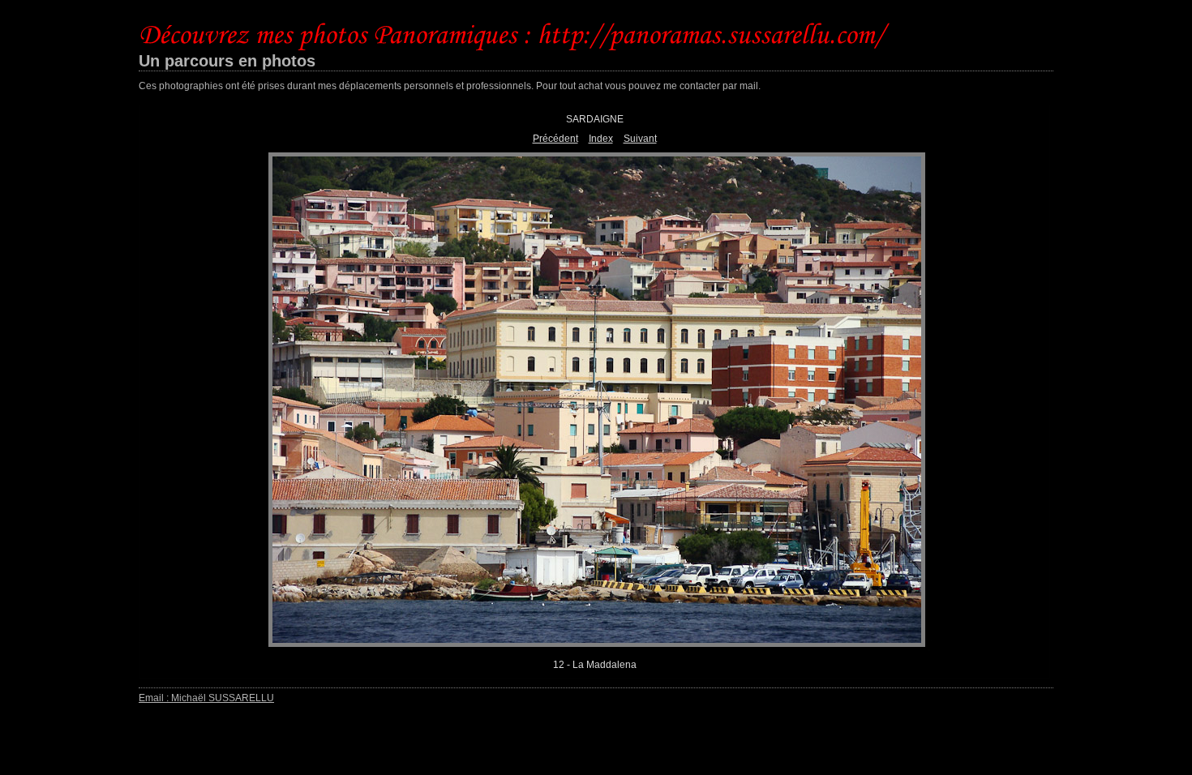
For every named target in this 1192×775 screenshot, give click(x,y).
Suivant (640, 138)
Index (601, 138)
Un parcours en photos (227, 61)
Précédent (555, 138)
